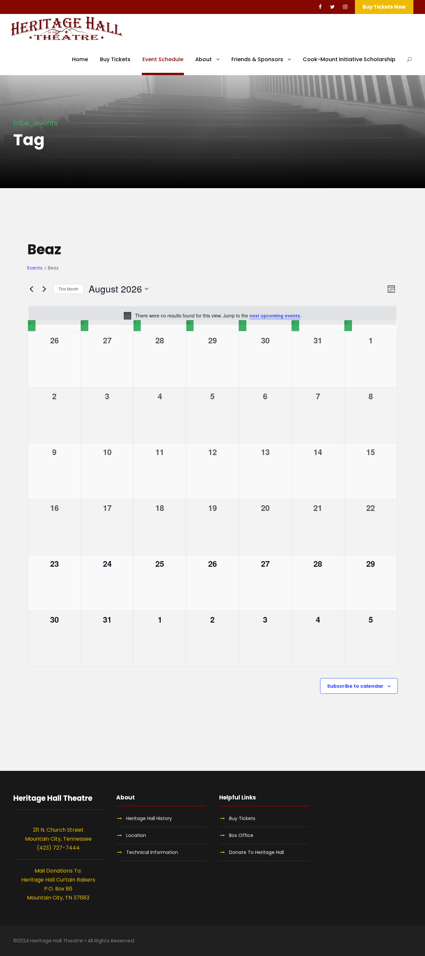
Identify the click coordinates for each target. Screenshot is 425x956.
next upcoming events (274, 315)
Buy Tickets (115, 59)
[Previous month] (31, 289)
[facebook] (320, 6)
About (203, 59)
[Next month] (44, 289)
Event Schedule (162, 59)
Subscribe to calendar (355, 686)
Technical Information (152, 852)
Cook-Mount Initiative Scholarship (349, 59)
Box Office (241, 835)
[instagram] (345, 6)
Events (34, 268)
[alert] (212, 315)
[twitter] (332, 6)
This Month (68, 289)
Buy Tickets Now (384, 6)
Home (80, 59)
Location (136, 835)
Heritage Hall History (149, 818)
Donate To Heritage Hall (256, 852)
